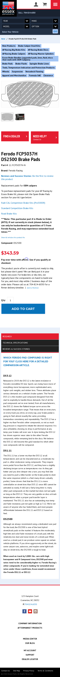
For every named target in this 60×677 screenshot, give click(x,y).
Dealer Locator (30, 659)
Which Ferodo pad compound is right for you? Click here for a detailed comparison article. (27, 361)
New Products (8, 46)
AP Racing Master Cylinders (41, 53)
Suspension (17, 71)
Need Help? (40, 137)
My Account (30, 650)
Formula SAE (35, 75)
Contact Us (5, 671)
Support (30, 654)
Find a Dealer (11, 136)
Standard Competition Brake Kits (17, 208)
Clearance (48, 75)
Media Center (30, 638)
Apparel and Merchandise (14, 75)
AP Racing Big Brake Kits (13, 49)
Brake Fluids (21, 63)
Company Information (30, 623)
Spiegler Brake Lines (39, 63)
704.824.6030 (30, 604)
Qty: (3, 300)
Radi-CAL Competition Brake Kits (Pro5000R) (23, 202)
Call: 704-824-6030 (26, 13)
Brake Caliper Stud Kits (29, 46)
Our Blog (30, 643)
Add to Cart (23, 309)
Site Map (16, 671)
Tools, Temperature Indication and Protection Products (28, 67)
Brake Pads (7, 63)
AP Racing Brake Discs (38, 49)
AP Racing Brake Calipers (13, 53)
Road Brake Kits (9, 213)
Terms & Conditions (45, 671)
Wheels (5, 71)
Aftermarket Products (30, 627)
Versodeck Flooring (34, 71)
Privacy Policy (28, 671)
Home (3, 39)
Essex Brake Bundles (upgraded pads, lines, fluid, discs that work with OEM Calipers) (27, 58)
